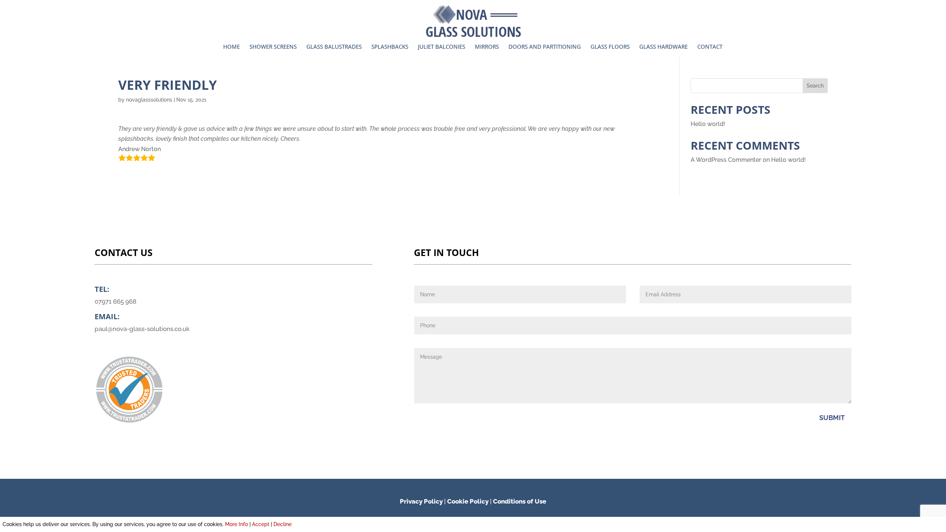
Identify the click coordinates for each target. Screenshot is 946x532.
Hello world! (708, 123)
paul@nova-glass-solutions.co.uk (142, 328)
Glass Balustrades (334, 47)
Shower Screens (273, 47)
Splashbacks (389, 47)
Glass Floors (610, 47)
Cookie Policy (468, 501)
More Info (236, 524)
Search (815, 86)
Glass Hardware (663, 47)
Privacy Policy (421, 501)
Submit (832, 418)
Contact (709, 47)
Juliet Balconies (441, 47)
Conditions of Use (519, 501)
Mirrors (487, 47)
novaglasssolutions (149, 100)
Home (231, 47)
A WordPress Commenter (726, 159)
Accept (260, 524)
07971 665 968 (115, 301)
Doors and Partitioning (544, 47)
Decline (282, 524)
